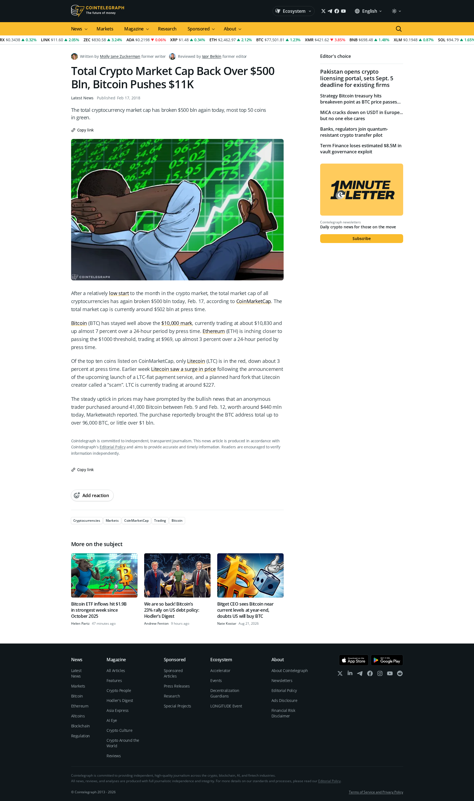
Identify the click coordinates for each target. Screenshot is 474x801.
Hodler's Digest (120, 700)
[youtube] (390, 674)
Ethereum (214, 331)
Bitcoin (79, 323)
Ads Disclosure (284, 700)
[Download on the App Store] (354, 660)
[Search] (398, 28)
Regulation (80, 735)
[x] (340, 674)
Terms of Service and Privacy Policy (376, 792)
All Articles (116, 670)
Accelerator (220, 670)
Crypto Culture (119, 730)
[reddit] (400, 674)
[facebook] (370, 674)
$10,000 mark (176, 323)
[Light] (396, 11)
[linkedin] (350, 674)
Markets (105, 29)
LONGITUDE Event (226, 706)
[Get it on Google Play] (387, 660)
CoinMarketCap (253, 301)
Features (114, 680)
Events (216, 680)
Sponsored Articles (173, 673)
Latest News (82, 97)
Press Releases (177, 686)
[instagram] (380, 674)
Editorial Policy (112, 446)
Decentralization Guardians (224, 693)
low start (119, 293)
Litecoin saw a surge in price (183, 369)
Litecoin (196, 361)
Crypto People (119, 690)
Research (167, 29)
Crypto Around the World (123, 743)
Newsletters (281, 680)
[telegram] (360, 674)
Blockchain (80, 725)
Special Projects (177, 706)
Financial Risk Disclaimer (283, 713)
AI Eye (112, 720)
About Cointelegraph (289, 670)
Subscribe (362, 238)
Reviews (114, 755)
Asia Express (118, 710)
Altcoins (78, 716)
